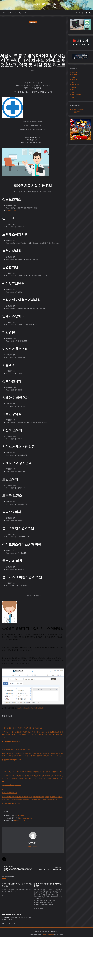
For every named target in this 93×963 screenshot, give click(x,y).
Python (74, 80)
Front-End (75, 85)
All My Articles (32, 846)
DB (73, 82)
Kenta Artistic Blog (48, 934)
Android (74, 72)
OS (73, 92)
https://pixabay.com (19, 820)
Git (73, 97)
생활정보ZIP (33, 22)
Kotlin (74, 87)
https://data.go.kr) (21, 815)
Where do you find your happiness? (14, 12)
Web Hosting (76, 94)
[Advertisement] (33, 37)
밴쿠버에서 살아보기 (78, 109)
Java (73, 77)
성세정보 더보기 (11, 210)
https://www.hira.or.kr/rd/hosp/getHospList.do (30, 708)
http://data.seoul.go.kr (25, 818)
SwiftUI (74, 75)
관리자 (33, 71)
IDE (73, 90)
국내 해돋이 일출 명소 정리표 (11, 914)
